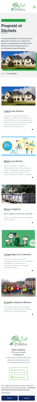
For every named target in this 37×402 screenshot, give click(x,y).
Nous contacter (19, 377)
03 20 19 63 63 (19, 370)
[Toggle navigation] (34, 6)
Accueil (3, 73)
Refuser (9, 398)
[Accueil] (18, 6)
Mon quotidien (12, 73)
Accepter (26, 398)
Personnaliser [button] (5, 393)
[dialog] (18, 393)
